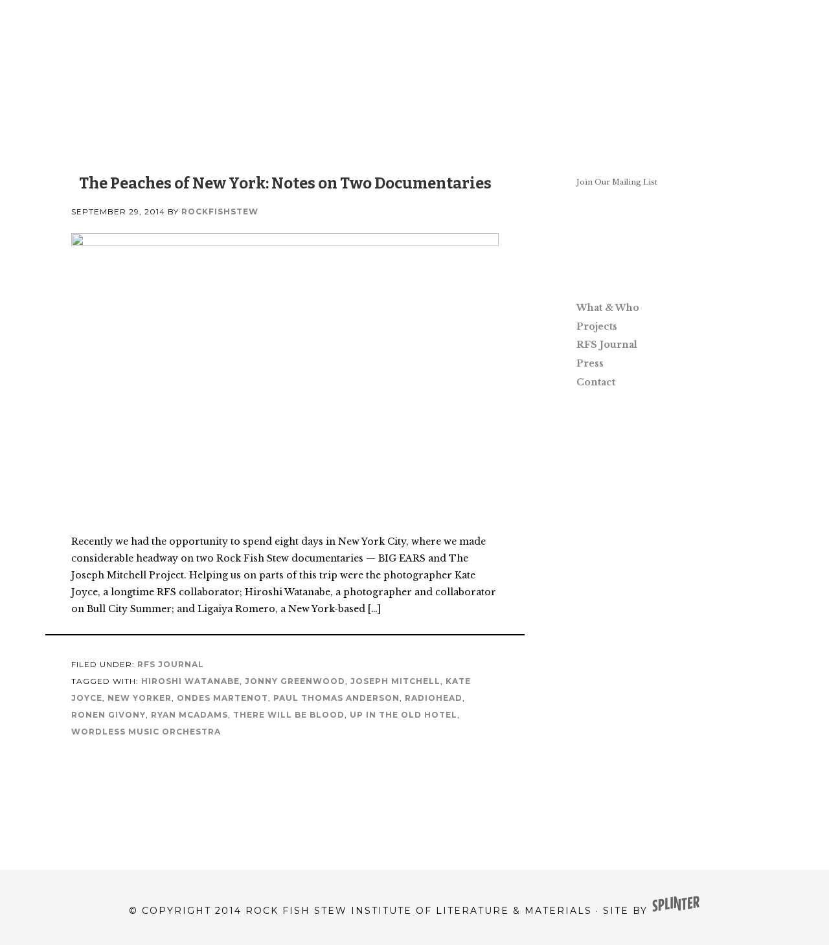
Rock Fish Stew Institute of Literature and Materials (414, 65)
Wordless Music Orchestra (146, 731)
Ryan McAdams (189, 715)
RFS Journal (170, 664)
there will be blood (289, 715)
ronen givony (108, 715)
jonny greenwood (295, 681)
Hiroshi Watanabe (190, 681)
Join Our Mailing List (616, 182)
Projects (596, 326)
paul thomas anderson (336, 698)
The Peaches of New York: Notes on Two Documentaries (285, 183)
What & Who (607, 307)
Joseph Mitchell (395, 681)
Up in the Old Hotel (403, 715)
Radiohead (433, 698)
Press (590, 363)
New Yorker (140, 698)
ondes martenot (222, 698)
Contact (595, 382)
